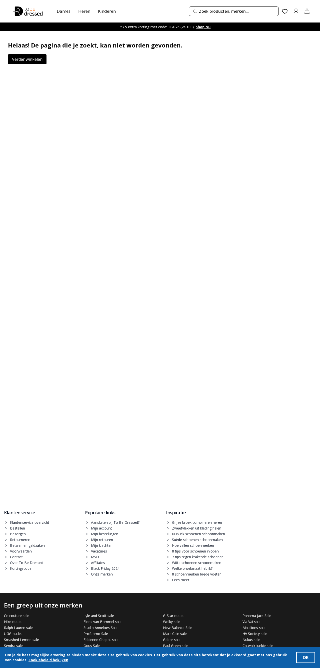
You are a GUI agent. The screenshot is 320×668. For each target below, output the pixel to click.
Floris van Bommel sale (103, 621)
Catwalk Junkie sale (257, 645)
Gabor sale (171, 639)
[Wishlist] (285, 11)
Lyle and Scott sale (99, 615)
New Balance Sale (177, 627)
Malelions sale (254, 627)
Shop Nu (201, 26)
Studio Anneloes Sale (101, 627)
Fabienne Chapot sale (101, 639)
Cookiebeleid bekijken (48, 660)
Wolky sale (171, 621)
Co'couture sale (16, 615)
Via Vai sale (251, 621)
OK (305, 657)
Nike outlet (13, 621)
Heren (84, 11)
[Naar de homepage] (28, 11)
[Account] (296, 11)
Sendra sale (13, 645)
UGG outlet (13, 633)
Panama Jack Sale (256, 615)
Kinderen (107, 11)
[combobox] (234, 11)
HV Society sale (254, 633)
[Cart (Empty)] (307, 11)
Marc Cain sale (175, 633)
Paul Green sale (175, 645)
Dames (63, 11)
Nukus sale (251, 639)
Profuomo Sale (96, 633)
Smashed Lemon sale (21, 639)
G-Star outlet (173, 615)
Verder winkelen (27, 59)
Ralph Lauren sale (18, 627)
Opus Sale (92, 645)
